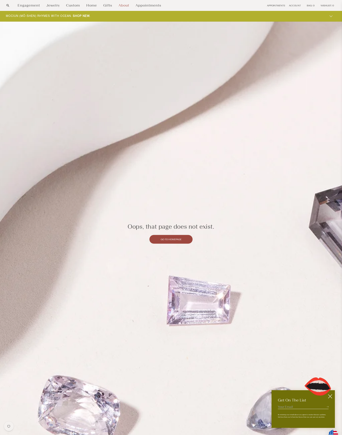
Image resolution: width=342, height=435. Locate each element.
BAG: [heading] (311, 5)
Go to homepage (171, 239)
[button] (8, 5)
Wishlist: (327, 5)
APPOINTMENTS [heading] (276, 5)
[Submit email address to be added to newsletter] (328, 406)
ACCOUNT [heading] (295, 5)
